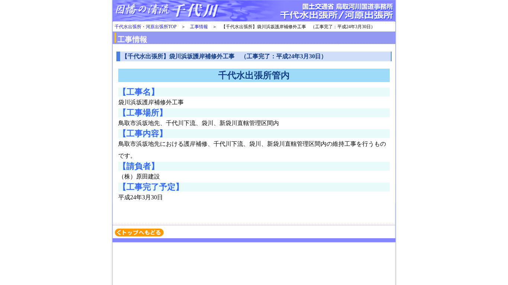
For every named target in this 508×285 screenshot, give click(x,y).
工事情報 (199, 26)
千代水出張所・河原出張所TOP (146, 26)
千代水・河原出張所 (254, 11)
